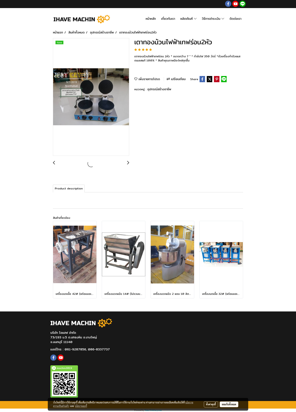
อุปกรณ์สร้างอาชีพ (159, 89)
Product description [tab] (69, 188)
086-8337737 (99, 349)
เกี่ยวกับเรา (168, 18)
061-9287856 (75, 349)
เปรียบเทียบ (178, 79)
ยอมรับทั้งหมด (229, 404)
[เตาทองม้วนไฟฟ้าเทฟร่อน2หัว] (91, 97)
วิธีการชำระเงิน (211, 18)
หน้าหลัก (151, 18)
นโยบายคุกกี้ (81, 406)
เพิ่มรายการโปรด (148, 79)
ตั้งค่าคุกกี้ (211, 404)
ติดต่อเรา (235, 18)
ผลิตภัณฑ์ (187, 18)
